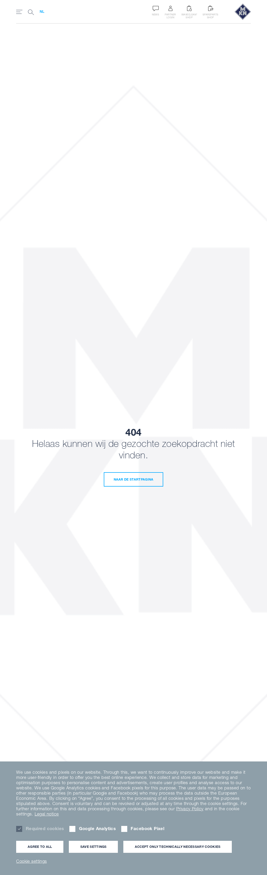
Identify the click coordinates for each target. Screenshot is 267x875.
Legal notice (47, 814)
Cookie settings (31, 861)
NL (42, 11)
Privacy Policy (190, 808)
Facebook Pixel (147, 828)
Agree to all (40, 847)
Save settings (93, 847)
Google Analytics (97, 828)
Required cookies (45, 828)
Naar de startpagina (134, 479)
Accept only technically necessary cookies (178, 847)
